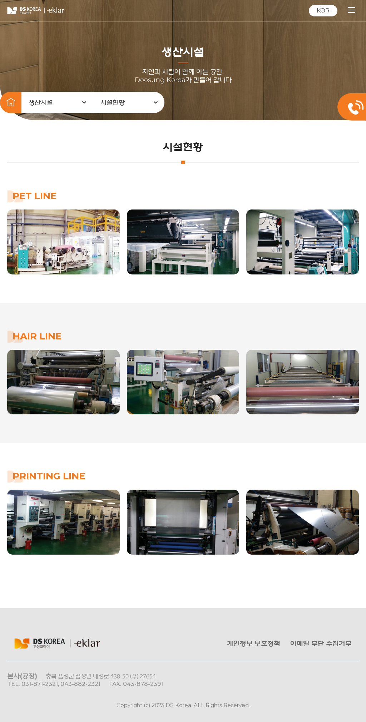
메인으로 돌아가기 (10, 102)
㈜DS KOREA (35, 11)
